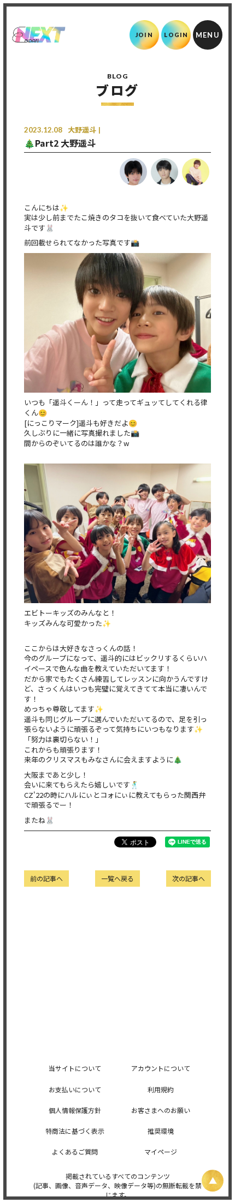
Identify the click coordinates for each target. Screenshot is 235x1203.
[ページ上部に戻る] (213, 1181)
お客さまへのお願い (160, 1110)
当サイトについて (75, 1068)
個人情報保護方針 (75, 1110)
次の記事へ (188, 878)
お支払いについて (75, 1089)
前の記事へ (46, 878)
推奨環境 (161, 1130)
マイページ (160, 1151)
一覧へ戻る (117, 878)
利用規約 (161, 1089)
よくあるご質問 (75, 1151)
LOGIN (176, 34)
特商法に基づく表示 (74, 1130)
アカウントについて (160, 1068)
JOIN (144, 34)
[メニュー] (207, 35)
